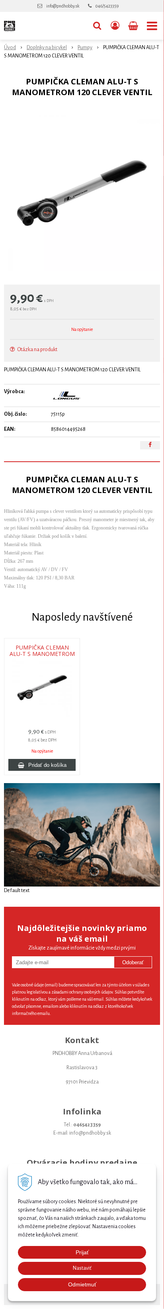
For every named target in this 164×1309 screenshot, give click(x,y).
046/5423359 (107, 6)
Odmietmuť (82, 1284)
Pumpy (85, 47)
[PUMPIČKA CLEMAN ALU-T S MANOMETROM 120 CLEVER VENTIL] (82, 193)
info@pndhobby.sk (62, 6)
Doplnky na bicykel (47, 47)
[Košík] (134, 26)
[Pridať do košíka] (42, 765)
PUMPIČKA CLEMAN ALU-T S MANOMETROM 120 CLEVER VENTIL (42, 653)
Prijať (82, 1252)
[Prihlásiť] (115, 26)
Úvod (10, 47)
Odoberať (133, 962)
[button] (97, 26)
